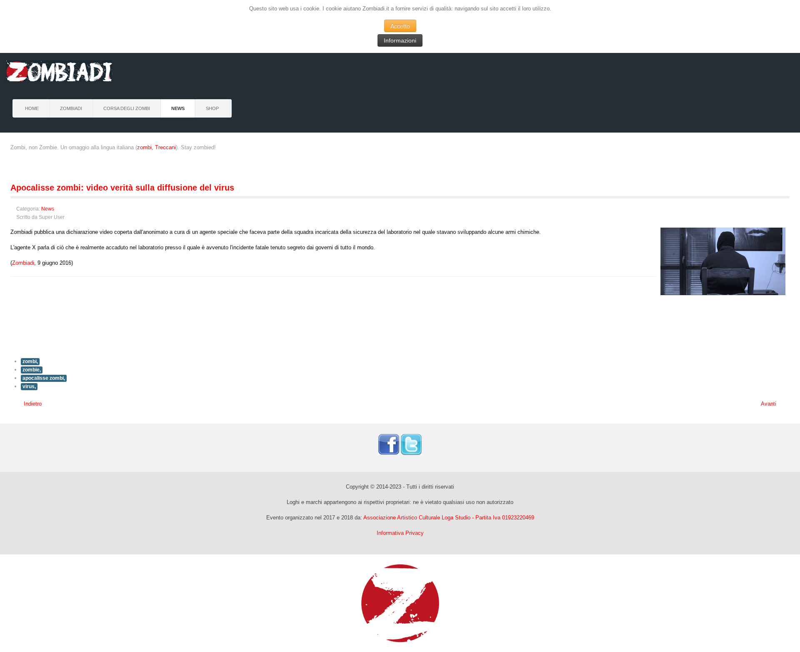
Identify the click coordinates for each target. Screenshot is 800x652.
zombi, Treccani (156, 147)
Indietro (32, 404)
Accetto (400, 26)
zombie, (31, 370)
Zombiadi (71, 108)
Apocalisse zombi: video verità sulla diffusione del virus (122, 187)
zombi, (30, 361)
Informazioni (400, 40)
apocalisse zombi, (43, 378)
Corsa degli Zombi (126, 108)
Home (32, 108)
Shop (212, 108)
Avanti (769, 404)
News (178, 108)
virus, (29, 386)
